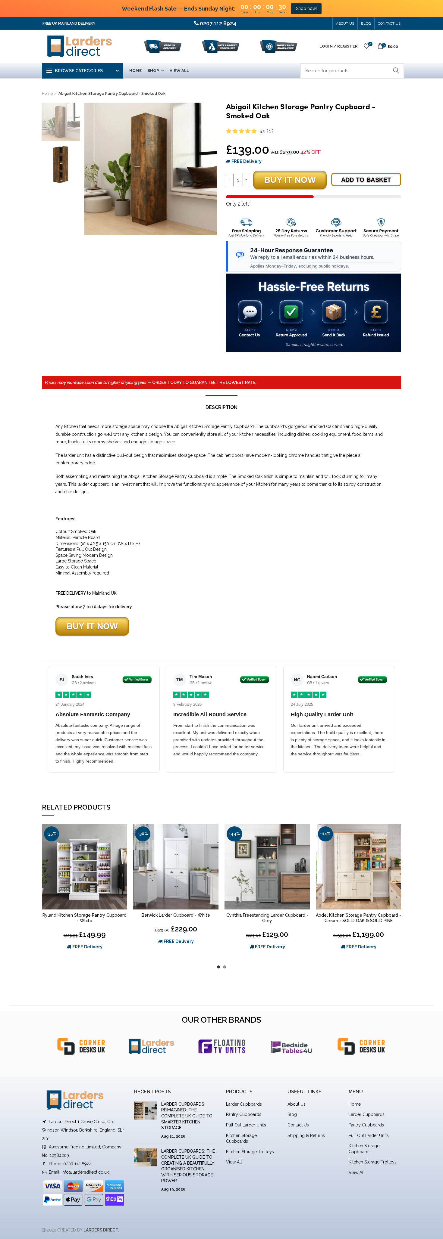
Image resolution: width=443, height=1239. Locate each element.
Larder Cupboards (244, 1104)
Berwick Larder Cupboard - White (176, 915)
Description (221, 407)
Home (47, 93)
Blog (292, 1114)
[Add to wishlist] (122, 834)
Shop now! (306, 8)
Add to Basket (366, 179)
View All (234, 1162)
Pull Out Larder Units (246, 1125)
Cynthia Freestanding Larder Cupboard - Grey (267, 918)
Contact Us (389, 23)
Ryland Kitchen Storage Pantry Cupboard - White (84, 918)
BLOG (366, 23)
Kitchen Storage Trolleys (250, 1151)
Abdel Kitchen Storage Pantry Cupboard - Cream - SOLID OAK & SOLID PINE (358, 918)
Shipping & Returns (306, 1135)
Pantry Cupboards (243, 1114)
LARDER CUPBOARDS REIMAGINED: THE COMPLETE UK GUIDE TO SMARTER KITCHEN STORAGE (186, 1116)
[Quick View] (122, 847)
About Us (345, 23)
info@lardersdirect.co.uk (85, 1172)
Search (396, 70)
